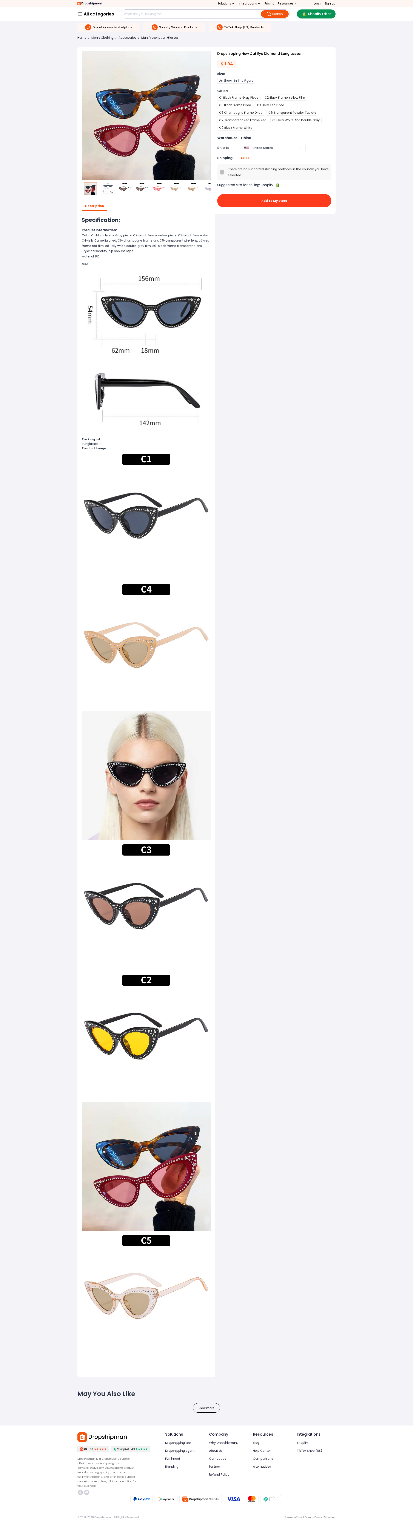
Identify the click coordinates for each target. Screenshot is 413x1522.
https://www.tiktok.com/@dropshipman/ (81, 1492)
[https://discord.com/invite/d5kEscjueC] (86, 1492)
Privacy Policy (313, 1517)
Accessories (127, 37)
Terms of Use (293, 1517)
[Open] (301, 148)
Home (81, 37)
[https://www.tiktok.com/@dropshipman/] (80, 1492)
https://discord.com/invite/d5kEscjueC (87, 1492)
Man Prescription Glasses (160, 37)
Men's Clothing (102, 37)
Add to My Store (274, 201)
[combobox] (266, 148)
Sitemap (330, 1517)
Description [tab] (94, 206)
